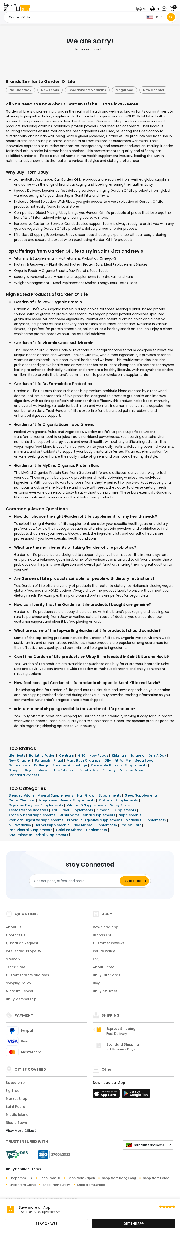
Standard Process (24, 775)
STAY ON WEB (46, 1223)
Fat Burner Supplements (73, 810)
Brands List (102, 935)
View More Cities (20, 1130)
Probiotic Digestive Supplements (95, 820)
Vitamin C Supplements (146, 820)
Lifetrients (17, 755)
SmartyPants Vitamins (87, 90)
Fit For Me (123, 760)
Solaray (109, 770)
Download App (105, 927)
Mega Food (144, 760)
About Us (14, 927)
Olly (108, 760)
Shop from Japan (81, 1178)
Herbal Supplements (53, 825)
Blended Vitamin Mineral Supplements (41, 795)
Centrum (67, 755)
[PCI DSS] (17, 1154)
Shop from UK (50, 1178)
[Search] (171, 17)
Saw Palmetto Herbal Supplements (39, 834)
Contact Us (15, 935)
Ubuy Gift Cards (106, 975)
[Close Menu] (5, 10)
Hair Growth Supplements (99, 795)
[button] (142, 9)
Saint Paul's (15, 1106)
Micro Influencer (20, 991)
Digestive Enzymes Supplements (36, 805)
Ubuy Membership (21, 999)
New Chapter (154, 90)
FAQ (96, 959)
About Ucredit (105, 967)
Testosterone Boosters (29, 810)
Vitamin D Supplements (87, 805)
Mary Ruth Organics (84, 760)
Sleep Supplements (142, 795)
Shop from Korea (156, 1178)
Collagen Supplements (119, 800)
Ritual (58, 760)
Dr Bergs (42, 765)
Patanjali (43, 760)
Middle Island (17, 1114)
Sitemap (13, 959)
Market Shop (16, 1098)
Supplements (130, 815)
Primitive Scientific (134, 770)
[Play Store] (136, 1095)
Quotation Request (22, 943)
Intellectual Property (23, 951)
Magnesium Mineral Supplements (67, 800)
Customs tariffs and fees (27, 975)
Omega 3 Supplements (117, 810)
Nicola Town (16, 1122)
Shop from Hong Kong (119, 1178)
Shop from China (22, 1184)
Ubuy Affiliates (105, 991)
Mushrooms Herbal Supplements (87, 815)
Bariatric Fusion (42, 755)
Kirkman (119, 755)
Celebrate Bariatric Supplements (119, 765)
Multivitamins (20, 825)
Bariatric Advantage (70, 765)
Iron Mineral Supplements (31, 830)
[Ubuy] (23, 9)
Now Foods (50, 90)
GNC (82, 755)
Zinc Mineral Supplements (95, 825)
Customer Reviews (108, 943)
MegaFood (124, 90)
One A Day (157, 755)
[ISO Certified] (52, 1154)
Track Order (16, 967)
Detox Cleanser (22, 800)
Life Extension (66, 770)
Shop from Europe (91, 1184)
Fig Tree (12, 1090)
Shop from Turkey (56, 1184)
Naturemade (20, 765)
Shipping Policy (18, 983)
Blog (97, 983)
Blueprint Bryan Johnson (30, 770)
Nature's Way (20, 90)
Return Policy (104, 951)
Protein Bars (131, 825)
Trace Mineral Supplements (32, 815)
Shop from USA (21, 1178)
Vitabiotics (90, 770)
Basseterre (15, 1082)
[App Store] (107, 1095)
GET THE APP (133, 1223)
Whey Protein (121, 805)
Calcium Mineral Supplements (82, 830)
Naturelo (138, 755)
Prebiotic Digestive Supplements (36, 820)
